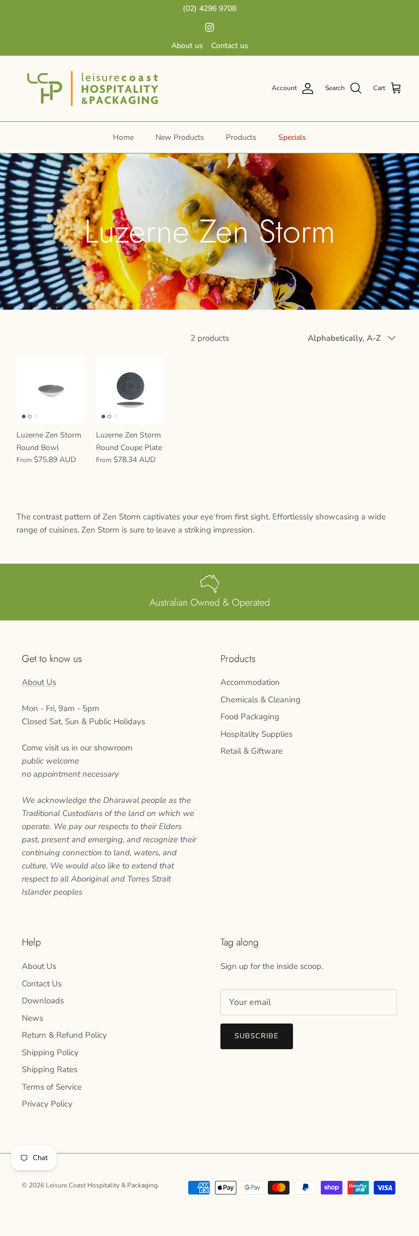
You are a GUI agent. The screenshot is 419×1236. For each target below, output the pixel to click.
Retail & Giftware (251, 751)
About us (187, 45)
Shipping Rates (49, 1069)
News (32, 1018)
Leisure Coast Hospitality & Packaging (102, 1185)
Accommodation (250, 682)
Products (241, 137)
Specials (292, 137)
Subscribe (257, 1036)
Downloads (43, 1000)
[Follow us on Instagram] (209, 27)
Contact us (229, 45)
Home (123, 137)
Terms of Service (52, 1086)
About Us (39, 682)
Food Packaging (249, 716)
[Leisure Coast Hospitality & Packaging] (92, 88)
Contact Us (42, 983)
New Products (179, 137)
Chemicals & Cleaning (260, 699)
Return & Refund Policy (64, 1035)
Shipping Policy (50, 1052)
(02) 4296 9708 (209, 8)
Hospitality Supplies (256, 734)
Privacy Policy (47, 1103)
